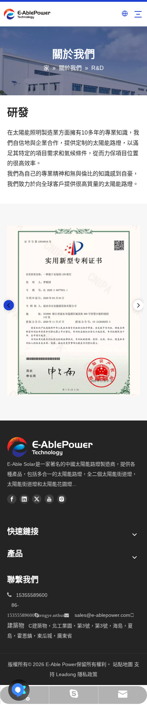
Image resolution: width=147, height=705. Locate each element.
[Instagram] (61, 499)
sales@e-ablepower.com (104, 615)
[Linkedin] (24, 499)
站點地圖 (123, 664)
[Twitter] (36, 499)
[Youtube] (49, 499)
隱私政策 (87, 674)
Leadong (66, 674)
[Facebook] (11, 499)
